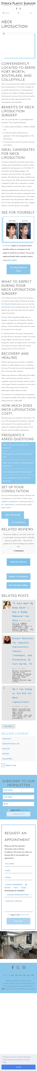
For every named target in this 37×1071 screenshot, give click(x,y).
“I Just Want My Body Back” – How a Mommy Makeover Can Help (22, 612)
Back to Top (11, 765)
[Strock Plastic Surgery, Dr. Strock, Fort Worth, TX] (18, 4)
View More (8, 726)
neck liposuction (27, 119)
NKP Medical (29, 986)
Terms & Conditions (15, 989)
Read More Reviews (18, 562)
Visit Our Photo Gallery (18, 585)
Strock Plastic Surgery (17, 171)
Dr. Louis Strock (7, 504)
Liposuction (6, 739)
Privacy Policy (31, 989)
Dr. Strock (5, 304)
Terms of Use (24, 915)
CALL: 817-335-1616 (12, 515)
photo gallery (12, 260)
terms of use (24, 810)
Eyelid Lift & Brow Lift (10, 744)
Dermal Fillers (7, 759)
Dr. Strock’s (7, 246)
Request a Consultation (18, 576)
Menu (6, 13)
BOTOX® (5, 754)
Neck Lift (5, 749)
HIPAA (24, 989)
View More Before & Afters (18, 269)
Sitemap (6, 989)
